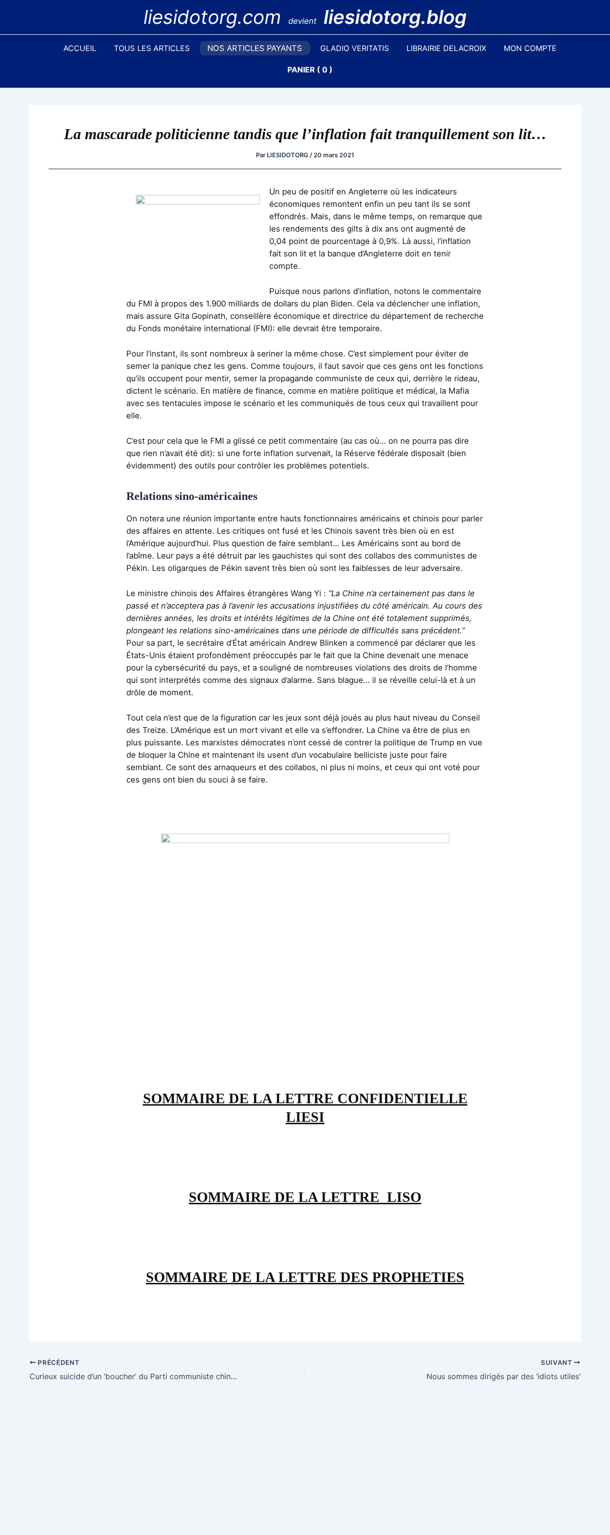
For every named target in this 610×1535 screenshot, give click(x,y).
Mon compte (530, 48)
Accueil (79, 48)
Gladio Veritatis (354, 48)
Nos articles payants (254, 48)
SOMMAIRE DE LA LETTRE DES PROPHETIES (305, 1277)
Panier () (310, 69)
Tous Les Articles (152, 48)
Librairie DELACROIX (446, 48)
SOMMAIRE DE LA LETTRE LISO (305, 1197)
